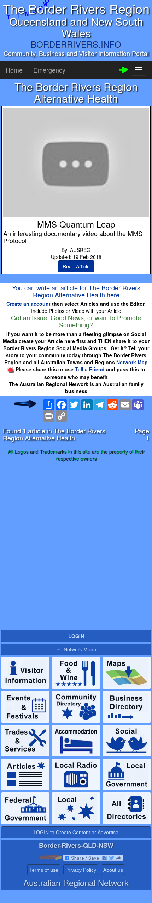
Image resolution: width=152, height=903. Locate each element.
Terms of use (43, 870)
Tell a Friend (90, 369)
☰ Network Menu (76, 649)
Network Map (132, 362)
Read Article (76, 266)
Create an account (28, 303)
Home (14, 69)
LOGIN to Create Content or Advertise (76, 832)
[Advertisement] (76, 546)
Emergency (49, 69)
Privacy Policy (80, 870)
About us (113, 870)
